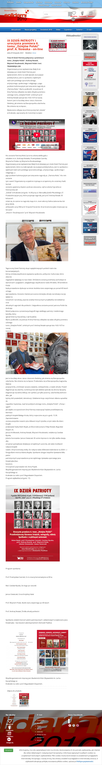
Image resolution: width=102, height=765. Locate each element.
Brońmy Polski (87, 2)
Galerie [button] (79, 30)
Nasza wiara (56, 5)
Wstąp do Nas (41, 734)
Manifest (40, 723)
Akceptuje (8, 750)
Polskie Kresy (43, 5)
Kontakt (39, 740)
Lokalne (75, 2)
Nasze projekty (31, 30)
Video (58, 30)
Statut (39, 726)
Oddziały (40, 732)
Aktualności (16, 30)
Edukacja (48, 2)
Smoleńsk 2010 (46, 30)
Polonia (67, 2)
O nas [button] (89, 30)
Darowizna (40, 737)
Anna (34, 53)
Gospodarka (28, 2)
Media (18, 2)
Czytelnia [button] (68, 30)
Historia (58, 2)
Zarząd (39, 729)
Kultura (39, 2)
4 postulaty (40, 720)
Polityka (10, 2)
